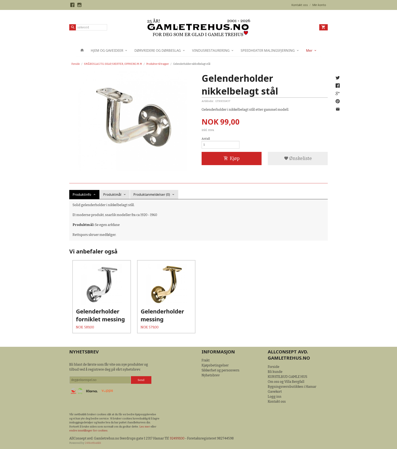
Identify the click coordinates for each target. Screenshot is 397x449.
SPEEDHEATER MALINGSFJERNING (268, 50)
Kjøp (235, 158)
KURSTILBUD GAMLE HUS (287, 377)
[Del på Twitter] (338, 78)
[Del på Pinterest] (338, 101)
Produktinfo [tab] (82, 194)
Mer (309, 50)
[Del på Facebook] (338, 86)
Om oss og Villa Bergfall (286, 382)
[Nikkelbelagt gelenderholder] (132, 121)
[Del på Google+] (338, 93)
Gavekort (275, 392)
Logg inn (274, 397)
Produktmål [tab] (112, 194)
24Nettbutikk (93, 442)
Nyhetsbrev (211, 375)
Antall (206, 138)
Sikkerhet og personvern (220, 370)
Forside (75, 63)
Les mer (145, 426)
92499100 (177, 438)
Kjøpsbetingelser (215, 365)
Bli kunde (275, 372)
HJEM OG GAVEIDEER (107, 50)
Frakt (206, 360)
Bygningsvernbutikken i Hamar (292, 387)
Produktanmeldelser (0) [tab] (151, 194)
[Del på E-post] (338, 109)
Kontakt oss (277, 401)
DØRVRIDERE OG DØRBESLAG (157, 50)
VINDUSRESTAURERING (211, 50)
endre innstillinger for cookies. (88, 430)
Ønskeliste (300, 158)
